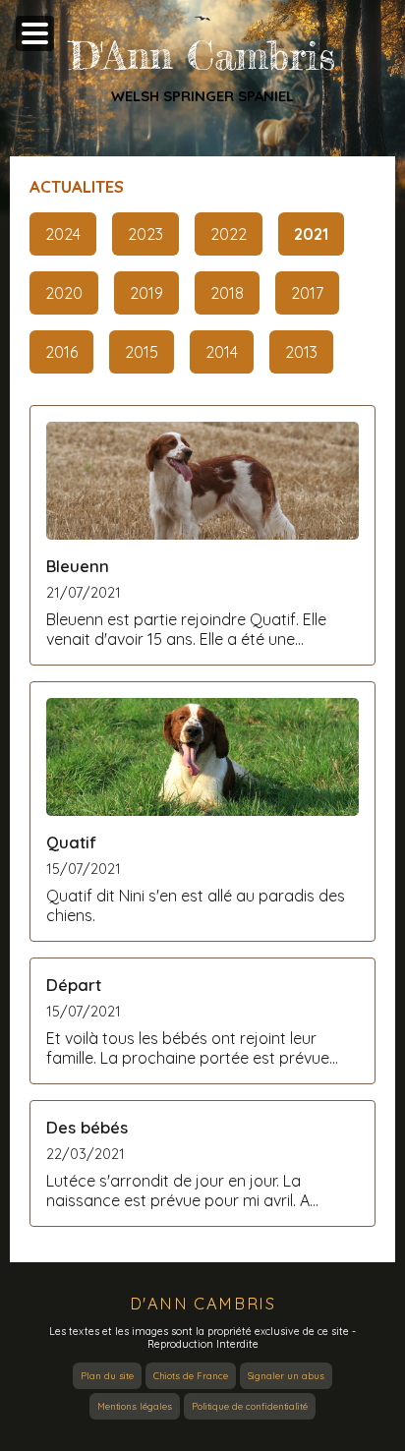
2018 (227, 293)
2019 (146, 293)
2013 (301, 352)
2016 (61, 352)
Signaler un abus (286, 1375)
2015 (141, 352)
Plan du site (107, 1375)
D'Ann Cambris (202, 56)
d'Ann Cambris (203, 1303)
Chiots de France (190, 1375)
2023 (145, 234)
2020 (64, 293)
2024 (63, 234)
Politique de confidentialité (250, 1406)
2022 (228, 234)
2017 (307, 293)
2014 (221, 352)
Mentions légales (134, 1406)
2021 (311, 234)
